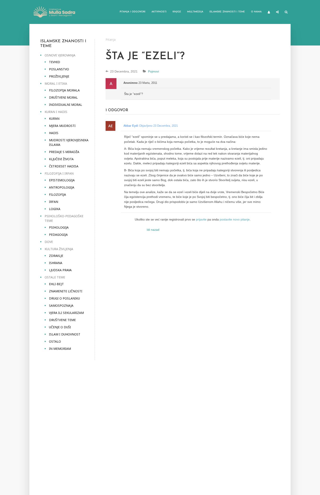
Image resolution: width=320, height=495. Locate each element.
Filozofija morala (64, 90)
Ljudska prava (60, 270)
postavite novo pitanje (235, 219)
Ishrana (55, 263)
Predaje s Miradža (64, 152)
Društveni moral (63, 97)
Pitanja (111, 39)
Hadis (53, 133)
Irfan (53, 202)
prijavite (201, 219)
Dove (49, 242)
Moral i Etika (56, 83)
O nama (256, 12)
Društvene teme (62, 320)
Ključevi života (61, 159)
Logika (54, 209)
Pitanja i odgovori (132, 12)
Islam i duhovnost (64, 334)
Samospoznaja (61, 305)
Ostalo (55, 341)
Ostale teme (55, 277)
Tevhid (54, 62)
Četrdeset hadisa (63, 166)
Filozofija (57, 194)
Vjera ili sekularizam (66, 313)
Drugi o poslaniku (64, 298)
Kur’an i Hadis (56, 112)
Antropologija (61, 187)
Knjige (177, 12)
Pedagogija (58, 234)
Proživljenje (59, 76)
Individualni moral (65, 105)
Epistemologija (62, 180)
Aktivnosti (159, 12)
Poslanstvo (59, 69)
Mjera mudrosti (62, 126)
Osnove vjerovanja (60, 55)
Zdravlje (56, 256)
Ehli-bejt (56, 284)
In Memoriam (60, 349)
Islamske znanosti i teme (227, 12)
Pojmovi (153, 71)
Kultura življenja (59, 249)
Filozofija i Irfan (59, 173)
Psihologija (59, 227)
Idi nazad (153, 229)
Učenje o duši (60, 327)
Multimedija (195, 12)
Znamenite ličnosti (65, 291)
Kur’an (54, 118)
